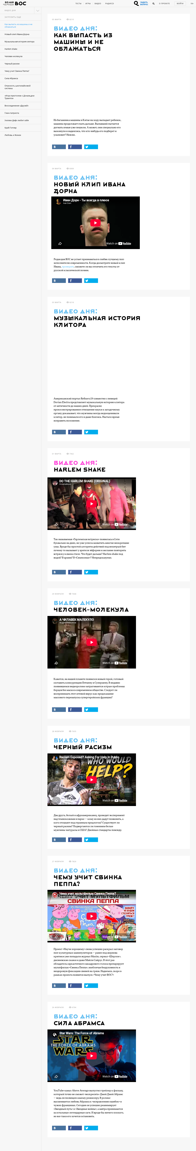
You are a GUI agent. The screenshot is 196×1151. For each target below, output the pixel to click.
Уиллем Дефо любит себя (17, 120)
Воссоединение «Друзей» (16, 105)
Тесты (78, 3)
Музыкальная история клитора (19, 41)
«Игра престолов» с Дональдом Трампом (19, 97)
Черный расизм (12, 63)
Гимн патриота (12, 113)
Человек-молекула (13, 56)
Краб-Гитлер (11, 127)
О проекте (164, 3)
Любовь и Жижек (13, 135)
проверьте (68, 266)
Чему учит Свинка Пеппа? (17, 71)
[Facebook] (75, 147)
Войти (180, 3)
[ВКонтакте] (59, 147)
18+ (192, 3)
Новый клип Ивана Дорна (17, 34)
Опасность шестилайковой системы (17, 87)
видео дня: (76, 29)
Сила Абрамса (11, 78)
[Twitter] (91, 147)
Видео (98, 3)
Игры (88, 3)
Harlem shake (11, 49)
